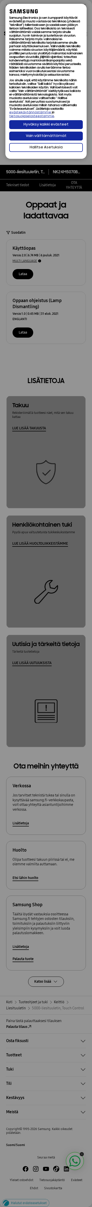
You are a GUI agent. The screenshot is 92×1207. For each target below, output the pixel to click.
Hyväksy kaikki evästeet (46, 125)
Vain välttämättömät (46, 136)
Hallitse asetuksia (46, 147)
